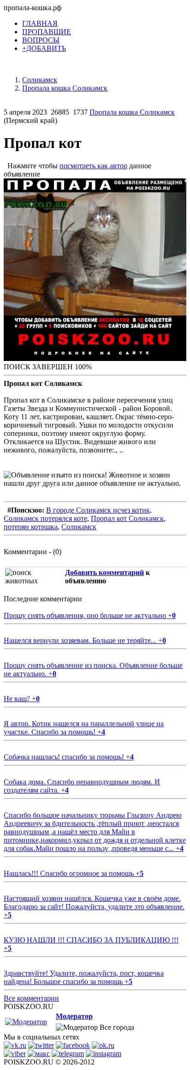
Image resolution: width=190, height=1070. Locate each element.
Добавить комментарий (104, 572)
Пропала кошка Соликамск (132, 112)
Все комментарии (31, 998)
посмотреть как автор (93, 166)
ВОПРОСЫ (40, 40)
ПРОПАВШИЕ (46, 32)
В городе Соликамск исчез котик (98, 510)
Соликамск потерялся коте (45, 518)
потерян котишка (31, 527)
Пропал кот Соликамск (127, 518)
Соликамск (78, 527)
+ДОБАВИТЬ (44, 48)
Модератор (74, 1016)
